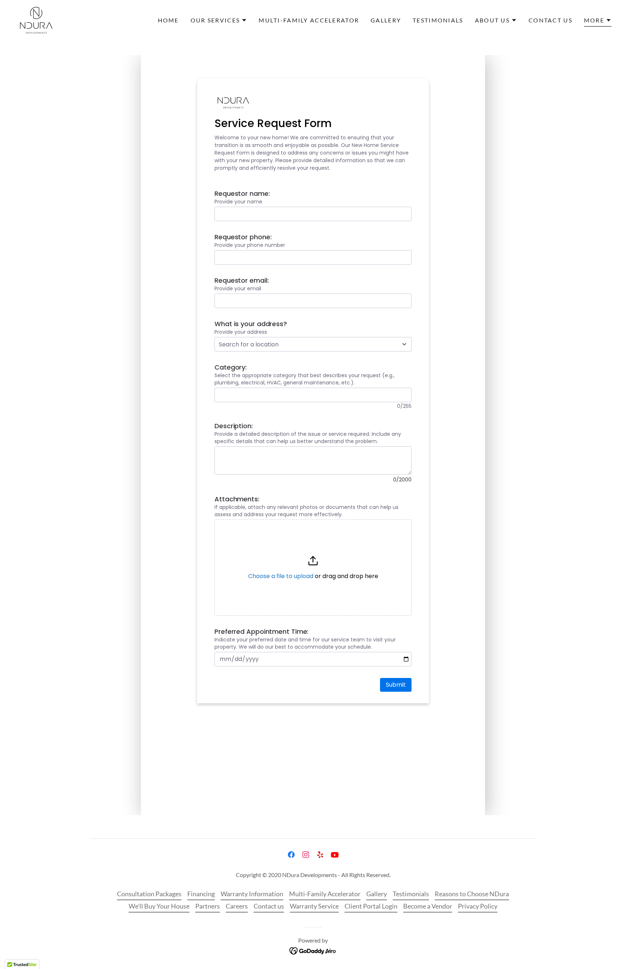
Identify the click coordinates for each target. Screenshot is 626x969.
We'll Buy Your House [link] (159, 906)
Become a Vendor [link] (427, 906)
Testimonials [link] (438, 20)
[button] (219, 20)
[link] (36, 20)
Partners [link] (207, 906)
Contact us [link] (550, 20)
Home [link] (168, 20)
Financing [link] (201, 894)
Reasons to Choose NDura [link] (472, 894)
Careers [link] (237, 906)
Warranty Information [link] (252, 894)
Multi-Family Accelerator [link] (309, 20)
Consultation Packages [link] (149, 894)
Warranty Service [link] (314, 906)
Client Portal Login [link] (371, 906)
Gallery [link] (386, 20)
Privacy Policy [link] (477, 906)
